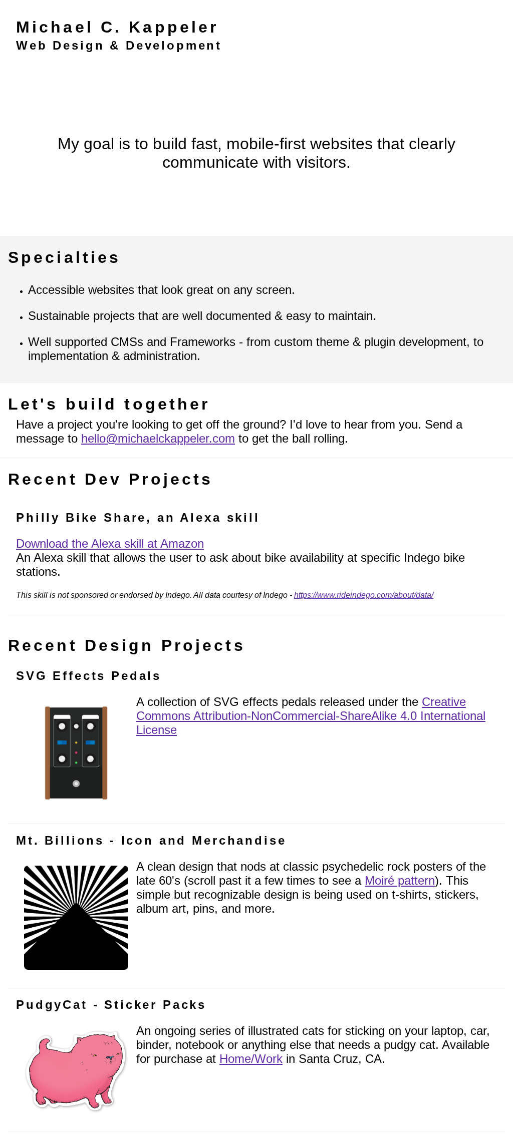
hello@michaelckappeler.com (158, 438)
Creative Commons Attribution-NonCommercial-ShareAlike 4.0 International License (310, 715)
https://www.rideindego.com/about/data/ (363, 595)
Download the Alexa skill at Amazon (110, 543)
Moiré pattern (400, 880)
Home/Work (251, 1058)
